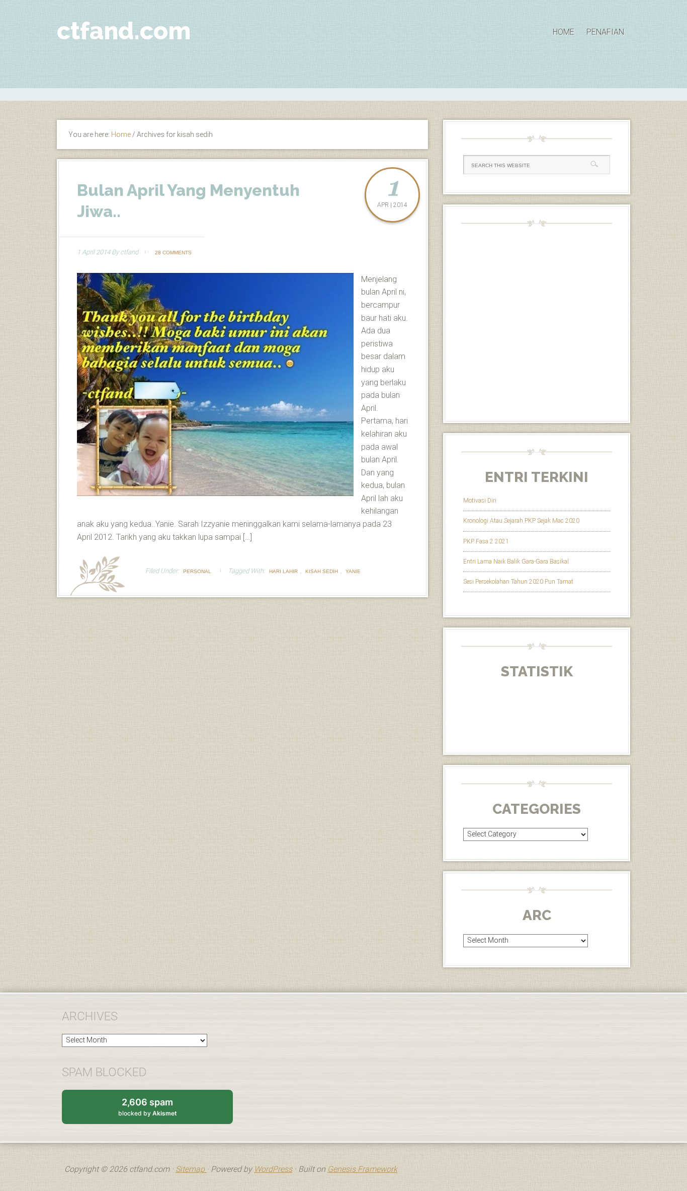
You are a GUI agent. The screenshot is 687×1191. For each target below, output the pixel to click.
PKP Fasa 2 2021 (486, 541)
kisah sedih (321, 571)
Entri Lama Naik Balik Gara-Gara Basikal (516, 561)
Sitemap (191, 1169)
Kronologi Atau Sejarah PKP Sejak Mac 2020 (521, 520)
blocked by (157, 1110)
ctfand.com (124, 31)
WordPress (273, 1169)
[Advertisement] (343, 93)
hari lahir (283, 571)
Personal (197, 571)
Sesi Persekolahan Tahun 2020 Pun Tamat (518, 581)
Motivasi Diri (479, 500)
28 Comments (173, 252)
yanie (353, 571)
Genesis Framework (362, 1169)
